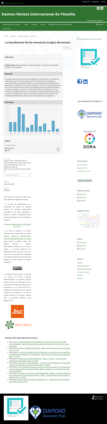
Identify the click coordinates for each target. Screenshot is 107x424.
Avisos (43, 24)
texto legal (8, 241)
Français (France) (83, 272)
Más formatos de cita (11, 175)
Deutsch (80, 278)
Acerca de (6, 29)
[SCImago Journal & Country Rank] (89, 39)
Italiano (79, 275)
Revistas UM (86, 2)
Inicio (6, 36)
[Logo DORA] (89, 151)
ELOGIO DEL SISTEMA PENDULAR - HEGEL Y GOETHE (36, 359)
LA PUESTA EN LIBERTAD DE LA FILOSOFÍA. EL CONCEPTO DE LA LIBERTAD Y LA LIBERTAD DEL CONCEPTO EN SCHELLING (39, 353)
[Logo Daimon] (18, 324)
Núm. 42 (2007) (23, 36)
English (79, 263)
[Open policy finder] (17, 311)
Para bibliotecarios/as (83, 171)
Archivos (34, 24)
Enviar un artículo (85, 180)
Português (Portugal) (84, 269)
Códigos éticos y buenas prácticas (60, 24)
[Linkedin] (85, 83)
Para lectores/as (82, 165)
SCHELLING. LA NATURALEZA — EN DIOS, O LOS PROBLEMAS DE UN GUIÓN (44, 363)
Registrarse (95, 2)
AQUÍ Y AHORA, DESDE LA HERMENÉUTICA (33, 380)
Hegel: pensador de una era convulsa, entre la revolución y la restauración (44, 367)
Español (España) (83, 266)
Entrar (103, 2)
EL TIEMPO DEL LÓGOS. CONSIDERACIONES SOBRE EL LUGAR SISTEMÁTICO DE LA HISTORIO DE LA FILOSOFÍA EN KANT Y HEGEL (40, 374)
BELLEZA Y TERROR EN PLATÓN (29, 348)
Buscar (100, 24)
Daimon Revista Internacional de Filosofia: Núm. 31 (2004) (37, 360)
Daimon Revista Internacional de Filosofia (38, 14)
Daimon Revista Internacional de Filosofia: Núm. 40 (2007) (30, 365)
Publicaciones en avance (11, 24)
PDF (68, 48)
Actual (26, 24)
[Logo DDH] (89, 119)
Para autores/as (82, 168)
